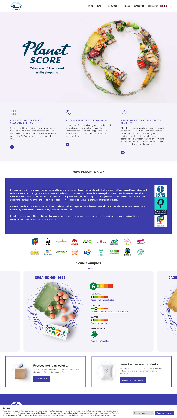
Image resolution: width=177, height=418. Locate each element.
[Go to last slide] (7, 311)
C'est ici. (65, 372)
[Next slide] (169, 311)
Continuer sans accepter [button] (143, 413)
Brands (127, 6)
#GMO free (112, 311)
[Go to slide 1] (89, 268)
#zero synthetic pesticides (102, 300)
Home (90, 6)
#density (95, 341)
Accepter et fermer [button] (164, 413)
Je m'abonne (41, 379)
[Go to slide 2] (91, 268)
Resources (113, 6)
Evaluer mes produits (132, 380)
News (99, 6)
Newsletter (139, 6)
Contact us (153, 6)
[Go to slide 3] (92, 268)
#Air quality (123, 311)
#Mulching (104, 341)
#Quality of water (98, 311)
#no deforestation (99, 323)
